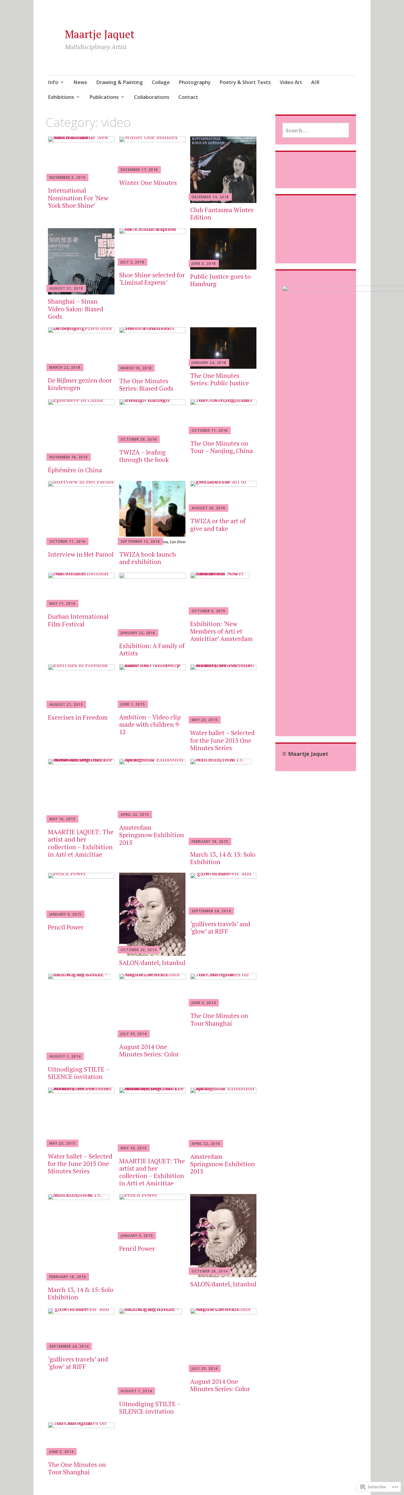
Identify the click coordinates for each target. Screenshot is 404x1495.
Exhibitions (61, 97)
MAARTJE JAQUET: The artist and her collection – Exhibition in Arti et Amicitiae (81, 843)
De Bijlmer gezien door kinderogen (80, 384)
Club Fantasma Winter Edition (221, 213)
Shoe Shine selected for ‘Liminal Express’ (152, 278)
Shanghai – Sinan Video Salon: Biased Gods (75, 308)
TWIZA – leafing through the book (144, 456)
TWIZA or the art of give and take (217, 524)
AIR (315, 82)
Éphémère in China (75, 470)
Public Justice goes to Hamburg (220, 280)
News (80, 82)
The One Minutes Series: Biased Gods (146, 384)
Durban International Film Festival (78, 620)
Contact (188, 97)
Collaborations (151, 97)
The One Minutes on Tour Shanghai (219, 1019)
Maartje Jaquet (100, 34)
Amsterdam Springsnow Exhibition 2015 (151, 834)
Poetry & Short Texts (245, 82)
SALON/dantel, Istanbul (152, 962)
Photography (195, 82)
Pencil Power (65, 927)
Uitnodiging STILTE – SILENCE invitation (78, 1073)
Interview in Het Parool (81, 554)
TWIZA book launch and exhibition (147, 558)
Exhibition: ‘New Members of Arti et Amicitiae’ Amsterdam (221, 631)
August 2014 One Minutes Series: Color (149, 1050)
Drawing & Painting (119, 82)
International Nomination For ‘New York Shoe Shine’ (78, 197)
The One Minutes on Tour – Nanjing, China (221, 447)
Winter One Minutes (148, 182)
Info (53, 82)
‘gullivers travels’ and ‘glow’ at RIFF (220, 927)
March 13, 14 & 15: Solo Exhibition (223, 858)
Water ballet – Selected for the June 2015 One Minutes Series (222, 740)
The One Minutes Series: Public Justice (219, 379)
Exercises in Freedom (78, 717)
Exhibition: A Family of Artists (152, 649)
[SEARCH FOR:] (315, 130)
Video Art (291, 82)
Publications (104, 97)
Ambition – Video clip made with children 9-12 (150, 724)
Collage (161, 82)
